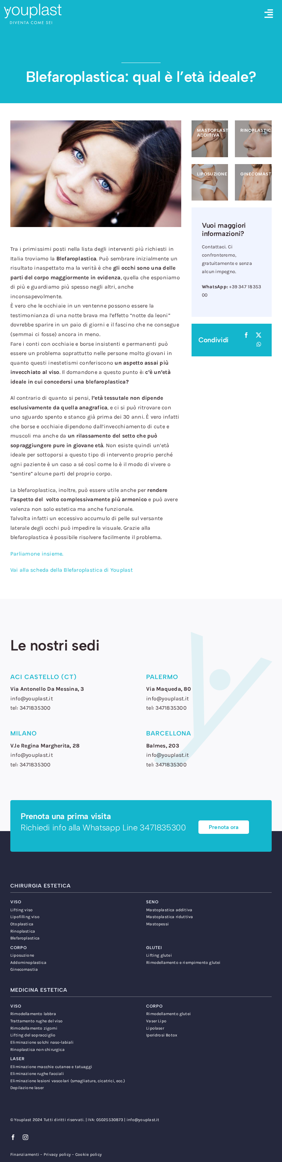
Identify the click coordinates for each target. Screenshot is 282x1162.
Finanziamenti (24, 1154)
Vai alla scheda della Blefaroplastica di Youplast (71, 570)
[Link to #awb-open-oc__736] (269, 13)
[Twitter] (258, 335)
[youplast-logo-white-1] (32, 6)
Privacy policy (57, 1154)
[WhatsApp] (259, 344)
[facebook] (13, 1137)
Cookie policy (88, 1154)
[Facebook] (246, 335)
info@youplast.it (143, 1119)
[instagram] (25, 1137)
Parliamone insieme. (37, 553)
